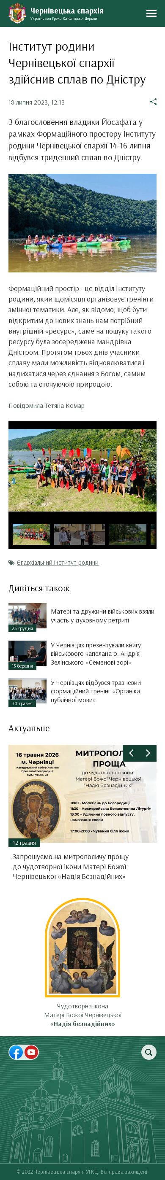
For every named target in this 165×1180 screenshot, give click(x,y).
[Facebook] (16, 1052)
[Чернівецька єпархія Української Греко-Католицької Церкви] (17, 13)
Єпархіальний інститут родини (58, 562)
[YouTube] (31, 1052)
